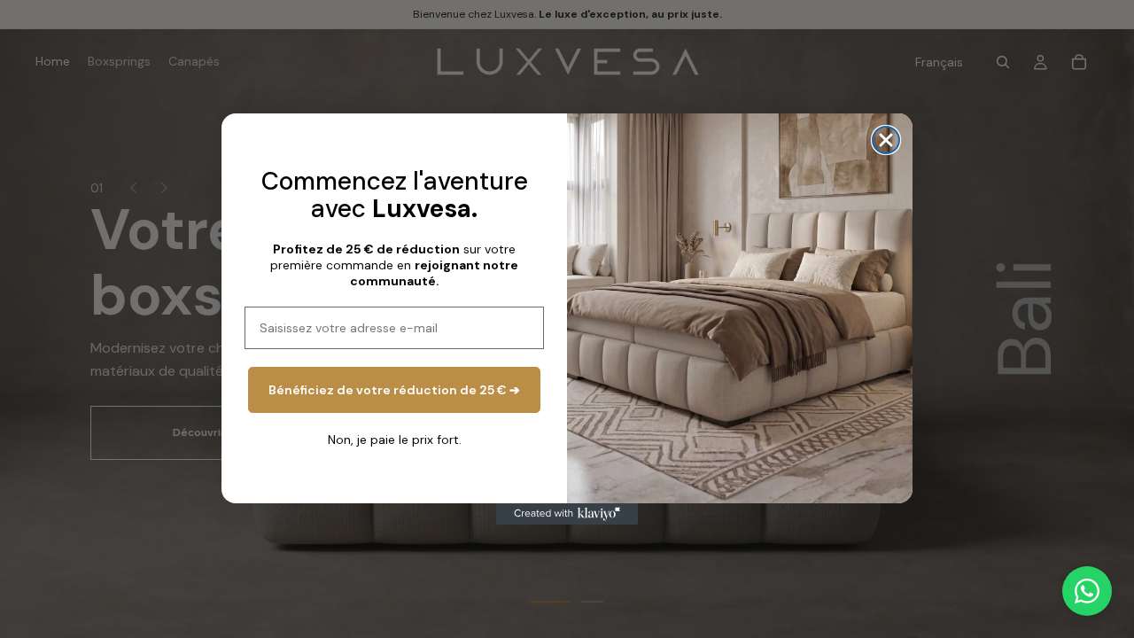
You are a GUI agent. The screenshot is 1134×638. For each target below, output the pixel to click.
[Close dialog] (886, 140)
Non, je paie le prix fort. (395, 439)
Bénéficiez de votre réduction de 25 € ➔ (394, 390)
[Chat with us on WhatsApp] (1087, 591)
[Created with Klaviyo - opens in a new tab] (567, 514)
